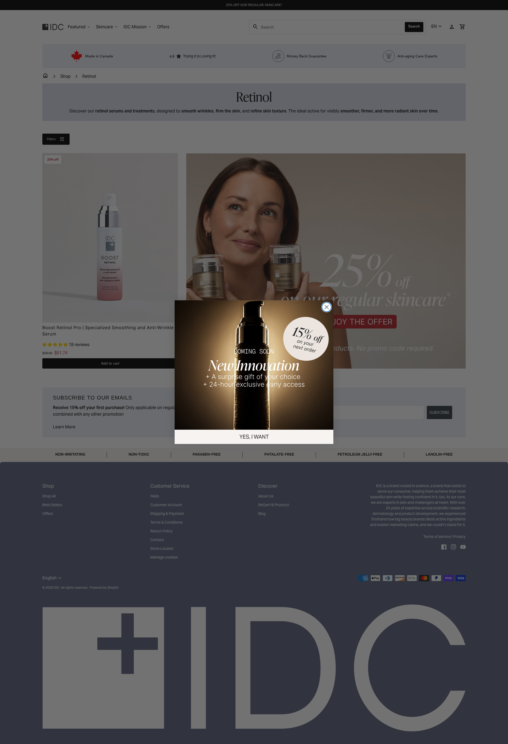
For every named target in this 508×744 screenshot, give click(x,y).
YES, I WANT (254, 436)
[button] (254, 365)
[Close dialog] (326, 307)
